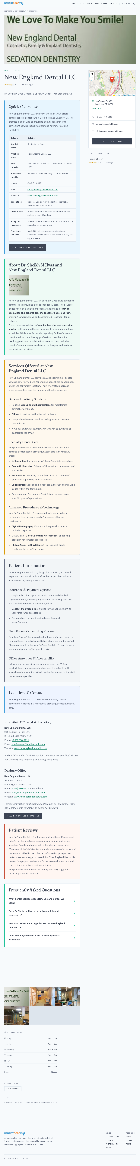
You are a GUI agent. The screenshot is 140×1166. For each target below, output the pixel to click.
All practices (112, 1137)
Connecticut (20, 11)
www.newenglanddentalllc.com (42, 195)
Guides (113, 4)
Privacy (129, 1140)
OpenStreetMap (129, 95)
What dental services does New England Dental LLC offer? (37, 900)
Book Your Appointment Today (27, 247)
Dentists (76, 4)
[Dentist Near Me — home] (14, 3)
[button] (112, 79)
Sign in (126, 4)
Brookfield (34, 11)
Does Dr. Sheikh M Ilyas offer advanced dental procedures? (34, 913)
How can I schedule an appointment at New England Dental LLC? (37, 925)
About (128, 1137)
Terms (128, 1144)
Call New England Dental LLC (23, 816)
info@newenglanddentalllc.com (42, 189)
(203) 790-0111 (20, 740)
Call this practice (112, 141)
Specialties (101, 4)
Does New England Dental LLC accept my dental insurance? (34, 937)
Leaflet (117, 95)
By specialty (111, 1144)
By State (88, 4)
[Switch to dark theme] (134, 3)
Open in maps (97, 108)
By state (109, 1140)
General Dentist (13, 1088)
